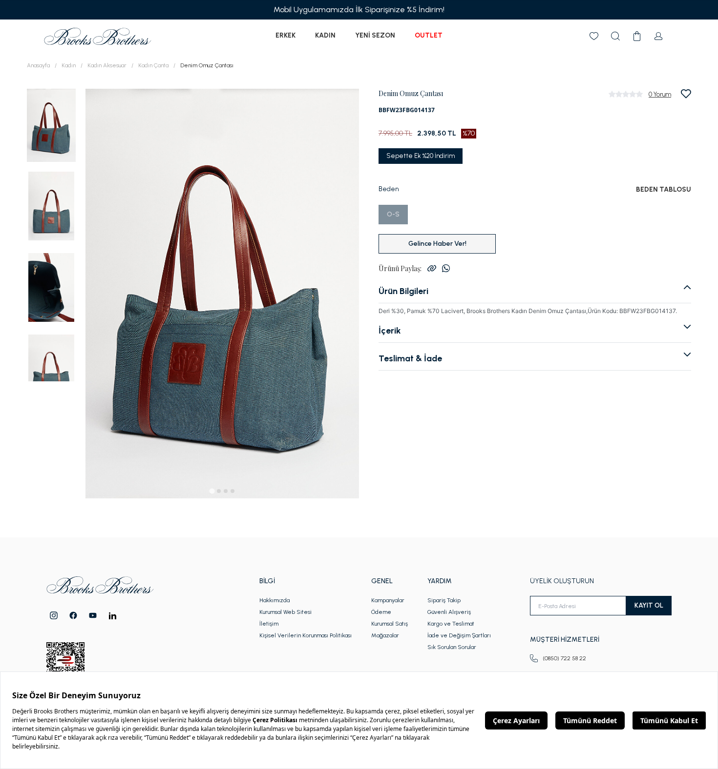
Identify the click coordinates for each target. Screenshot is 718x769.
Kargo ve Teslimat (450, 623)
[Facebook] (73, 615)
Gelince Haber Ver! (437, 243)
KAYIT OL (648, 605)
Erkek (285, 35)
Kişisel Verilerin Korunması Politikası (305, 635)
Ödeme (381, 612)
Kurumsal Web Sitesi (285, 612)
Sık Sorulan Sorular (451, 647)
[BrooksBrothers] (97, 36)
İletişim (268, 623)
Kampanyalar (387, 600)
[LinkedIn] (112, 615)
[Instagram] (53, 615)
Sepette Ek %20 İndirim (420, 155)
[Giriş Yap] (658, 36)
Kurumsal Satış (389, 623)
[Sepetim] (637, 36)
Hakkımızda (274, 600)
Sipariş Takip (444, 600)
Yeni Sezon (375, 35)
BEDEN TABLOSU (663, 189)
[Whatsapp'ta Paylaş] (446, 268)
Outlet (429, 35)
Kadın (325, 35)
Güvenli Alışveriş (449, 612)
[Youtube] (92, 615)
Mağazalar (385, 635)
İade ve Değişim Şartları (459, 635)
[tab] (211, 490)
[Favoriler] (594, 36)
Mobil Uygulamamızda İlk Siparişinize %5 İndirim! (359, 9)
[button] (51, 124)
